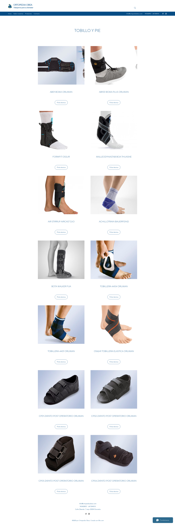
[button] (54, 65)
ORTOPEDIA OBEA (22, 4)
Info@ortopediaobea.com (134, 14)
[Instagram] (166, 14)
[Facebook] (163, 14)
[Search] (135, 8)
